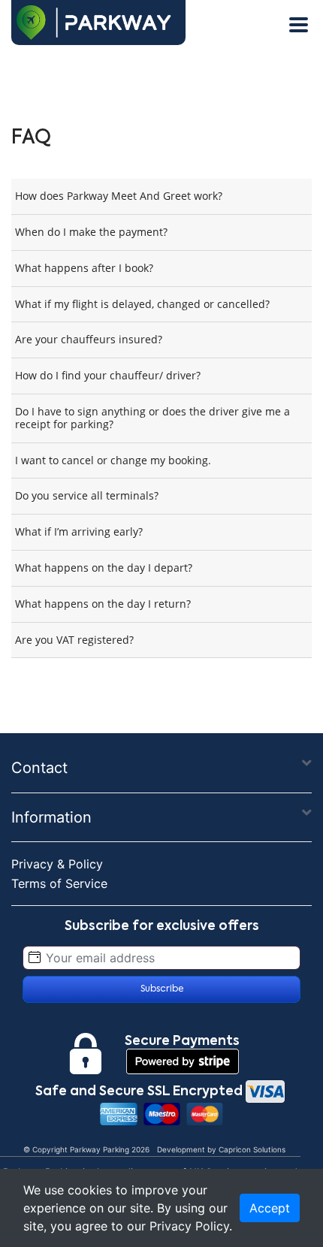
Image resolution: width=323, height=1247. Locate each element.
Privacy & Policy (57, 863)
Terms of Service (59, 883)
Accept (269, 1207)
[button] (307, 763)
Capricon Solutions (252, 1149)
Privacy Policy (189, 1225)
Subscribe (161, 989)
